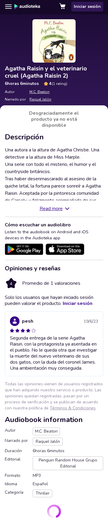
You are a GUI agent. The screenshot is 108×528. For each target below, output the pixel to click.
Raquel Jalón (40, 99)
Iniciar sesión (87, 6)
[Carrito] (63, 6)
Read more (51, 208)
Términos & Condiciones (73, 408)
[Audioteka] (27, 6)
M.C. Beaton (39, 91)
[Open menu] (8, 6)
